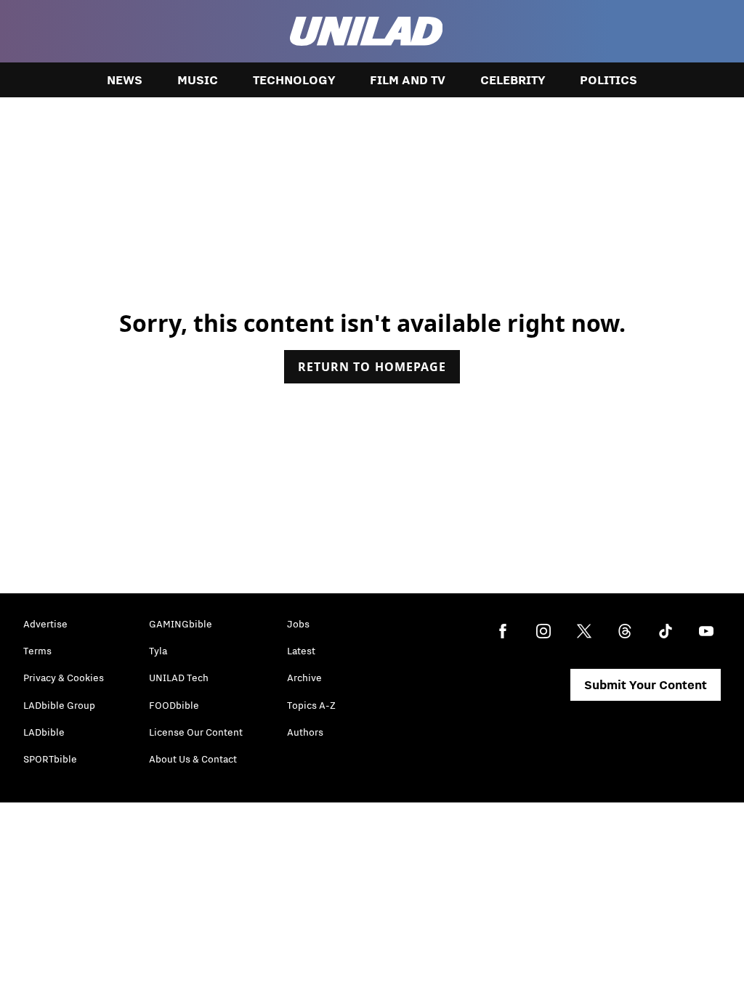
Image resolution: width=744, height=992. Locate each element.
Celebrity (512, 80)
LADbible (44, 732)
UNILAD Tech (179, 677)
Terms (37, 650)
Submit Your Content (645, 685)
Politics (608, 80)
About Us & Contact (193, 758)
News (124, 80)
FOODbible (174, 705)
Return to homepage (372, 367)
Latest (301, 650)
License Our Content (196, 732)
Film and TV (407, 80)
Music (197, 80)
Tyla (158, 650)
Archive (304, 677)
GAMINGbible (180, 623)
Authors (305, 732)
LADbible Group (59, 705)
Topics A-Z (311, 705)
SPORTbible (50, 758)
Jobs (298, 623)
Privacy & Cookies (63, 677)
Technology (294, 80)
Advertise (45, 623)
